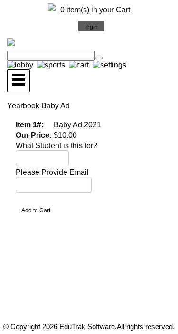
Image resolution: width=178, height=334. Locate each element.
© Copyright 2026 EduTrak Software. (60, 327)
